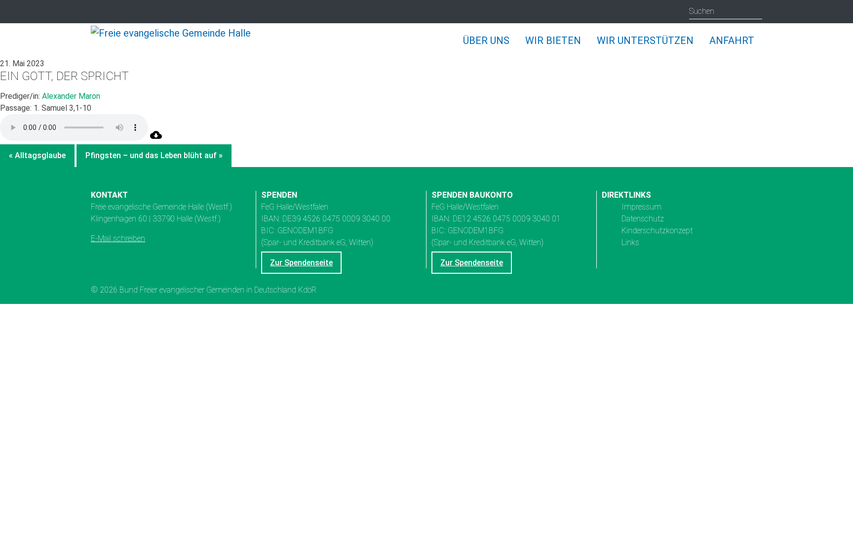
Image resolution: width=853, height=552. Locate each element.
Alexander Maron (71, 96)
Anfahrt (731, 40)
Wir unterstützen (645, 40)
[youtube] (118, 12)
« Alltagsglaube (37, 155)
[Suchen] (754, 11)
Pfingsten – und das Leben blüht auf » (154, 155)
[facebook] (138, 12)
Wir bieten (553, 40)
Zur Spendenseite (301, 262)
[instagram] (99, 12)
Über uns (486, 40)
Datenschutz (642, 218)
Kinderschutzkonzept (657, 230)
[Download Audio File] (156, 138)
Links (630, 242)
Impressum (641, 207)
